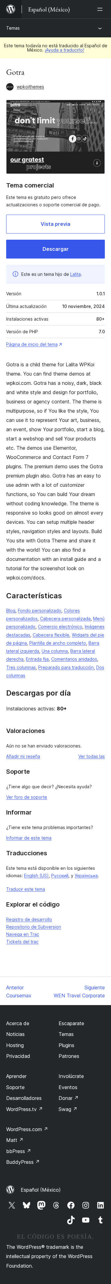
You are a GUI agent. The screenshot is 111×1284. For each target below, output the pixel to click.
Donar (69, 1098)
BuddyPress (23, 1162)
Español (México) (41, 1190)
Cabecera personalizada (65, 618)
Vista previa (55, 224)
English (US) (36, 875)
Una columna (55, 651)
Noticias (15, 1034)
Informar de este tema (28, 837)
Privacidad (18, 1056)
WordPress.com (27, 1129)
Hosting (15, 1045)
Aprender (16, 1076)
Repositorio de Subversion (33, 926)
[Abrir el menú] (101, 9)
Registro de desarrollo (29, 919)
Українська (86, 875)
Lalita (75, 274)
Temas (13, 28)
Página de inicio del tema (32, 344)
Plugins (66, 1045)
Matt (14, 1140)
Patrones (69, 1056)
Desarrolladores (24, 1098)
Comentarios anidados (74, 659)
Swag (68, 1109)
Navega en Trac (22, 934)
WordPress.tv (24, 1109)
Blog (10, 610)
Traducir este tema (25, 889)
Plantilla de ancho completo (57, 643)
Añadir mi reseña (23, 756)
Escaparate (71, 1023)
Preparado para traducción (66, 667)
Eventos (68, 1087)
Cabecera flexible (51, 635)
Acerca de (17, 1023)
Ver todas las (91, 756)
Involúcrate (71, 1076)
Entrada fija (37, 659)
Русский (59, 875)
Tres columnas (21, 667)
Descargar (56, 249)
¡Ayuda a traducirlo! (64, 50)
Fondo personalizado (39, 610)
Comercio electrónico (60, 626)
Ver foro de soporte (26, 797)
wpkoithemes (30, 86)
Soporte (15, 1087)
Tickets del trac (22, 941)
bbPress (18, 1151)
